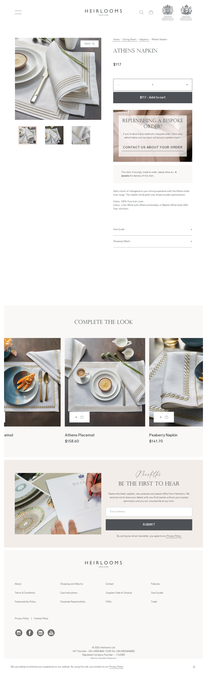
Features (155, 584)
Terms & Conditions (25, 593)
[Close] (193, 667)
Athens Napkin (159, 39)
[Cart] (151, 12)
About (18, 584)
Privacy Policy (174, 536)
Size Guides (157, 593)
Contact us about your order (152, 147)
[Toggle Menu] (18, 12)
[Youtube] (51, 633)
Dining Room (129, 39)
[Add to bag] (79, 417)
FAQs (108, 602)
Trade (154, 602)
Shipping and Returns (71, 584)
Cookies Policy (41, 618)
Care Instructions (68, 593)
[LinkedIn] (40, 633)
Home (116, 39)
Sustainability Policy (25, 602)
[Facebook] (30, 633)
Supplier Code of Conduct (119, 593)
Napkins (144, 39)
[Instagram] (19, 633)
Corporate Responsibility (72, 602)
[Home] (103, 12)
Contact (110, 584)
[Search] (141, 12)
